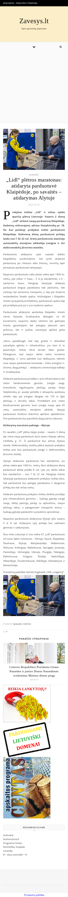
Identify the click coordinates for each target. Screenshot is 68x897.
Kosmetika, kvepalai (14, 846)
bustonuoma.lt (11, 839)
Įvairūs (34, 174)
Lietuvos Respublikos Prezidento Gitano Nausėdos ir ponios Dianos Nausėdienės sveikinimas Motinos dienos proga (34, 671)
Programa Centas (12, 843)
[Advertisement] (34, 87)
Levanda (7, 850)
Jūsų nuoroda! (15, 854)
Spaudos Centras (22, 623)
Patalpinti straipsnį (26, 3)
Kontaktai (8, 3)
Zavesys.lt (34, 20)
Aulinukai (8, 835)
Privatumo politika (34, 895)
